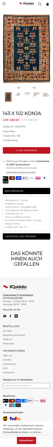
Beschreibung (14, 190)
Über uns (7, 355)
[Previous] (19, 87)
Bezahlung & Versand (14, 335)
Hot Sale (7, 331)
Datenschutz (9, 364)
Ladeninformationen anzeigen (21, 172)
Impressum (9, 372)
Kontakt (7, 359)
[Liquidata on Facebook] (11, 317)
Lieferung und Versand (20, 236)
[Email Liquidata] (5, 317)
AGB (5, 368)
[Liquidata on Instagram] (16, 317)
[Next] (34, 87)
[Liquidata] (26, 4)
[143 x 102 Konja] (26, 48)
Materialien (8, 343)
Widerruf (7, 339)
